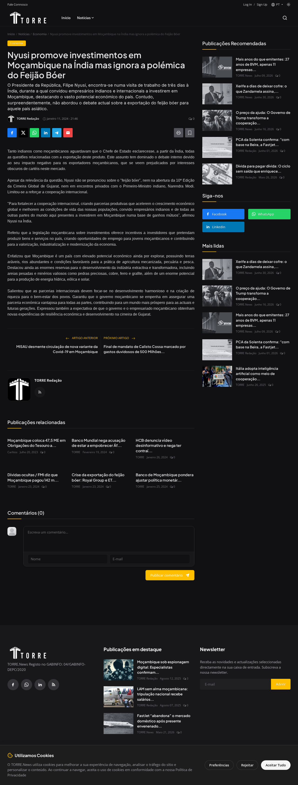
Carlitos (12, 452)
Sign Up (262, 4)
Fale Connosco (17, 4)
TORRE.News (244, 76)
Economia (40, 34)
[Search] (285, 18)
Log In (247, 4)
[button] (277, 4)
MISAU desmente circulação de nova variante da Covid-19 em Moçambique (57, 349)
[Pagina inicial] (28, 17)
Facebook (219, 214)
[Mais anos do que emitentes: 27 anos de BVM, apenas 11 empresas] (217, 67)
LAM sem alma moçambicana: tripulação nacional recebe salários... (162, 693)
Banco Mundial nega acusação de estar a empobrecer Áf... (98, 443)
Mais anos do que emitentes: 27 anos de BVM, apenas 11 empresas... (262, 64)
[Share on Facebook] (12, 132)
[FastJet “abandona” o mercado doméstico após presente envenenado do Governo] (118, 723)
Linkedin (218, 227)
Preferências (219, 765)
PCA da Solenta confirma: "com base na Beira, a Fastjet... (262, 142)
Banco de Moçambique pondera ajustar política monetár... (164, 477)
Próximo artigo (117, 338)
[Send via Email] (68, 132)
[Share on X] (23, 132)
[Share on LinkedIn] (45, 132)
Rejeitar (247, 765)
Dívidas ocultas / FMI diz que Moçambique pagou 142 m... (33, 477)
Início (66, 17)
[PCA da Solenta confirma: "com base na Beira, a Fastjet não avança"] (217, 147)
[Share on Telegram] (56, 132)
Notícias (84, 17)
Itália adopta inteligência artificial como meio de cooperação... (257, 373)
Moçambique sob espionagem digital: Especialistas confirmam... (163, 666)
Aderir (281, 684)
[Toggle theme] (289, 5)
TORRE (76, 452)
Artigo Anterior (84, 338)
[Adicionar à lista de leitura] (189, 132)
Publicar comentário (166, 575)
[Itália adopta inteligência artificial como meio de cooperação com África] (217, 376)
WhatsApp (266, 214)
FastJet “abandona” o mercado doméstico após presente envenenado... (163, 720)
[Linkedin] (40, 684)
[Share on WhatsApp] (34, 132)
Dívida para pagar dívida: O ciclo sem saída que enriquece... (263, 168)
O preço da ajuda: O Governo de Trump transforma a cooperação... (263, 117)
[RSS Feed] (39, 392)
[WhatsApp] (26, 684)
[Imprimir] (178, 132)
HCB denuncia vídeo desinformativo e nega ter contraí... (158, 445)
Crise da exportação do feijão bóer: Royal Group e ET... (98, 477)
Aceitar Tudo (276, 765)
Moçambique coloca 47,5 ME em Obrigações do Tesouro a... (36, 443)
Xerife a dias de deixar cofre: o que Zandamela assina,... (261, 88)
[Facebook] (13, 684)
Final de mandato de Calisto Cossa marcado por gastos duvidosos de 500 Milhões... (145, 349)
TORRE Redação (48, 380)
